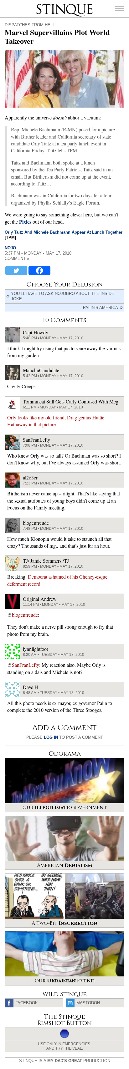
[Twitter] (16, 270)
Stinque (42, 5)
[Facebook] (39, 270)
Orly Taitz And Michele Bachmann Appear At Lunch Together (63, 232)
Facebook (26, 1003)
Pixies (25, 221)
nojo (10, 248)
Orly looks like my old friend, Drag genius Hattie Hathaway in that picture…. (55, 421)
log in (51, 737)
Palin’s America (100, 307)
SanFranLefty (25, 664)
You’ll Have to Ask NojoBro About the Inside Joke (62, 296)
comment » (17, 258)
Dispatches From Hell (30, 25)
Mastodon (88, 1003)
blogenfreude (25, 614)
